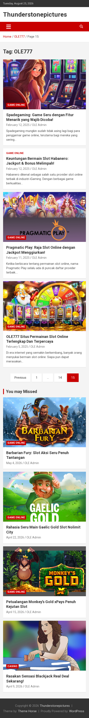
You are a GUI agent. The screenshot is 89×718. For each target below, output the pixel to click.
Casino (12, 666)
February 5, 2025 (17, 346)
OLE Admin (39, 125)
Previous (20, 377)
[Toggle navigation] (8, 26)
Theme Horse (27, 711)
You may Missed (21, 391)
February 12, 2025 (18, 125)
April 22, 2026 (15, 537)
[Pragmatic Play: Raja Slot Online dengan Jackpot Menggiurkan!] (44, 217)
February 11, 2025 (18, 257)
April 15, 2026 (15, 612)
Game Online (16, 104)
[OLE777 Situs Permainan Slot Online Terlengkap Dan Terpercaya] (44, 306)
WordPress (76, 711)
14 (60, 377)
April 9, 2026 (14, 686)
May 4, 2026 (14, 463)
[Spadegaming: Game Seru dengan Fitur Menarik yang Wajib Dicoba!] (44, 84)
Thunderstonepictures (35, 14)
